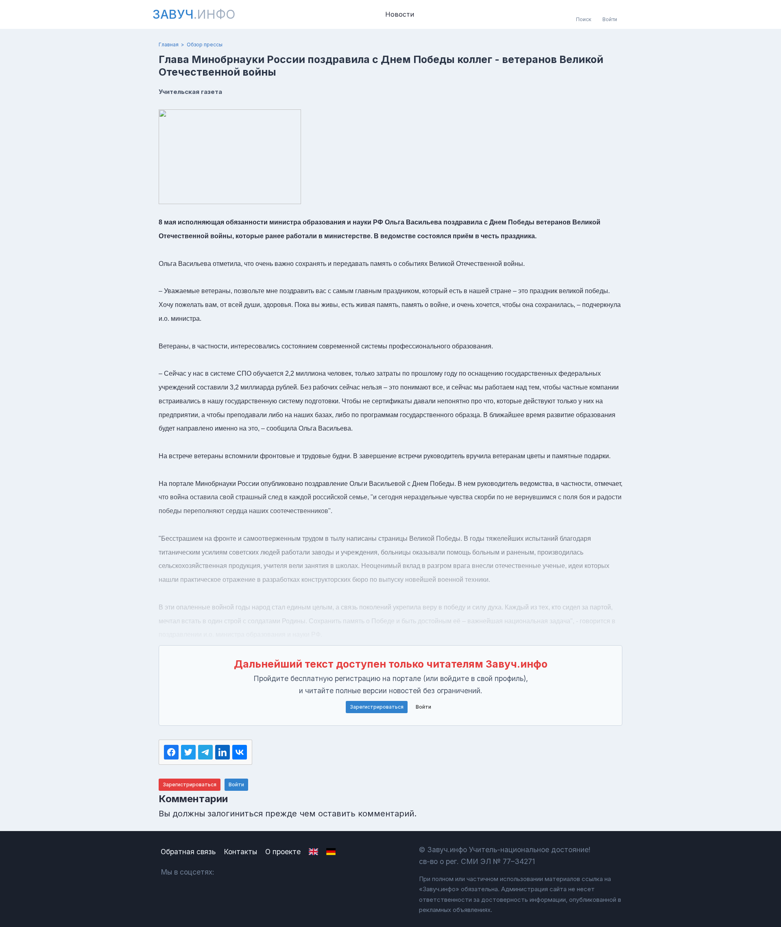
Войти (423, 707)
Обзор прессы (205, 44)
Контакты (240, 851)
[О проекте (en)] (313, 852)
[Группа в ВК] (229, 872)
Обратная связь (188, 851)
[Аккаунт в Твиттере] (272, 872)
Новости (399, 14)
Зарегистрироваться (377, 707)
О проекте (283, 851)
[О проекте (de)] (331, 852)
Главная (169, 44)
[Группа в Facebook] (251, 872)
